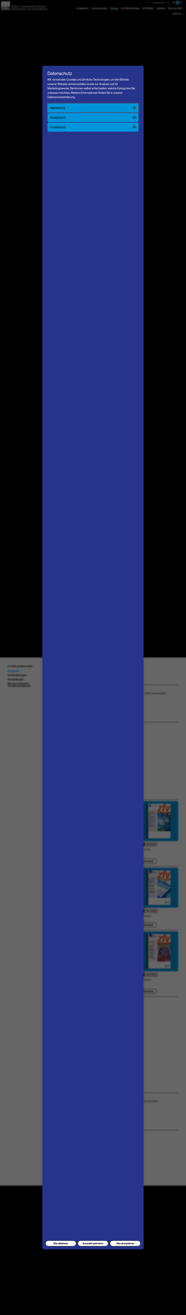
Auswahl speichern (92, 1243)
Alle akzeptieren (125, 1243)
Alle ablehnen (60, 1243)
